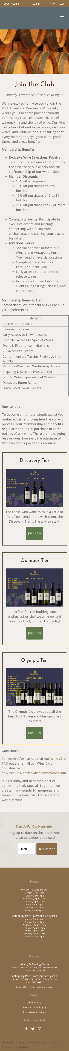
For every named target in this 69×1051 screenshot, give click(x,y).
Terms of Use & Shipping (34, 1007)
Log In (36, 3)
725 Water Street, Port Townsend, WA (39, 979)
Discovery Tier (34, 460)
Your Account (11, 3)
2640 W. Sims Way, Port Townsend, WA (39, 967)
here (46, 95)
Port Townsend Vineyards (16, 18)
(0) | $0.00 (58, 3)
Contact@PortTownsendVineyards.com (34, 987)
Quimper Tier (34, 560)
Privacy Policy (34, 1002)
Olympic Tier (34, 660)
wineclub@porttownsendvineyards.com (36, 773)
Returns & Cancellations (34, 1012)
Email (14, 845)
